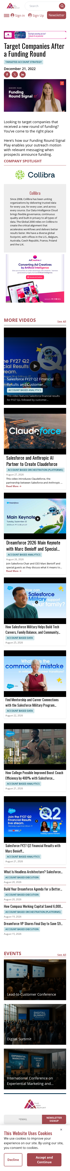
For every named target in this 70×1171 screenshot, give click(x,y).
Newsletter (57, 15)
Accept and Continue (44, 1159)
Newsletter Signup (54, 1119)
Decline (13, 1160)
